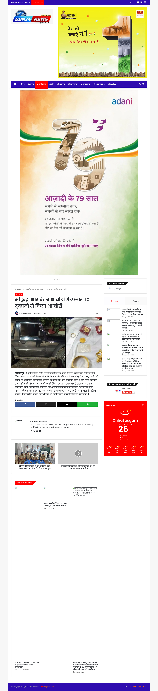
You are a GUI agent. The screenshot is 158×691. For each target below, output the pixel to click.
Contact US (142, 687)
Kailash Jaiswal (25, 313)
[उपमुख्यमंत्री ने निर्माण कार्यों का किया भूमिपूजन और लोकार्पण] (56, 494)
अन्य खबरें (99, 84)
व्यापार (62, 84)
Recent (114, 301)
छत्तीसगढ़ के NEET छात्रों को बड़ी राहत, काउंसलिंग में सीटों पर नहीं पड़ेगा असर (69, 2)
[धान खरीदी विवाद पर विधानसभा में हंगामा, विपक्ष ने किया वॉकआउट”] (27, 573)
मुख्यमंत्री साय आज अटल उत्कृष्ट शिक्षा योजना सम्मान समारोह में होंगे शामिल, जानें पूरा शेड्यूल (132, 349)
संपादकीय (86, 84)
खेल (52, 84)
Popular (136, 301)
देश (23, 84)
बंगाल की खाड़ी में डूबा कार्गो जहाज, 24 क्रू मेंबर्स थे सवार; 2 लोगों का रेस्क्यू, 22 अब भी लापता (132, 324)
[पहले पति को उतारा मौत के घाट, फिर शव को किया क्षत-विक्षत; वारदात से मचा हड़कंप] (113, 312)
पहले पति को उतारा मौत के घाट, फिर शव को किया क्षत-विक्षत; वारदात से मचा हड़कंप (132, 312)
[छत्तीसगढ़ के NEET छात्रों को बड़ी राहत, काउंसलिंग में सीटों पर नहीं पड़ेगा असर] (113, 337)
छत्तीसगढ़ (42, 84)
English (113, 84)
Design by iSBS (48, 687)
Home (18, 289)
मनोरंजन (73, 84)
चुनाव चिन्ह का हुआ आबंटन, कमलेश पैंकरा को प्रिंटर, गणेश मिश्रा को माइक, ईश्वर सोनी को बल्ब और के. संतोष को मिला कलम (132, 364)
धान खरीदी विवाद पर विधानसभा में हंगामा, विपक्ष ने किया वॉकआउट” (27, 664)
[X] (37, 431)
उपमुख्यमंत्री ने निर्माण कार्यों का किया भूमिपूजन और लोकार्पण (55, 504)
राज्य (32, 84)
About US (132, 687)
